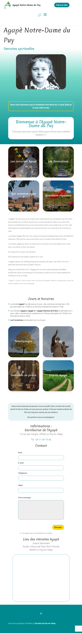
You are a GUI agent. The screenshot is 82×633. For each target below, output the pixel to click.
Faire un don (62, 5)
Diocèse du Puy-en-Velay (45, 623)
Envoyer (58, 527)
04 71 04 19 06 (43, 439)
